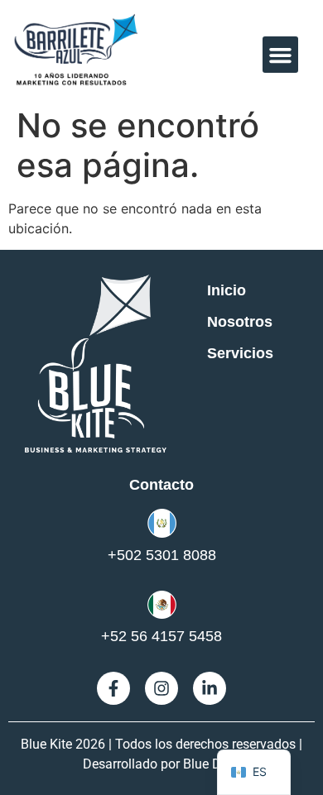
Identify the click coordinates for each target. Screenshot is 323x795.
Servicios (240, 353)
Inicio (226, 290)
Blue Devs (212, 764)
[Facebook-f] (113, 688)
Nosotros (239, 322)
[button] (281, 54)
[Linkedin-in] (209, 688)
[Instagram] (161, 688)
